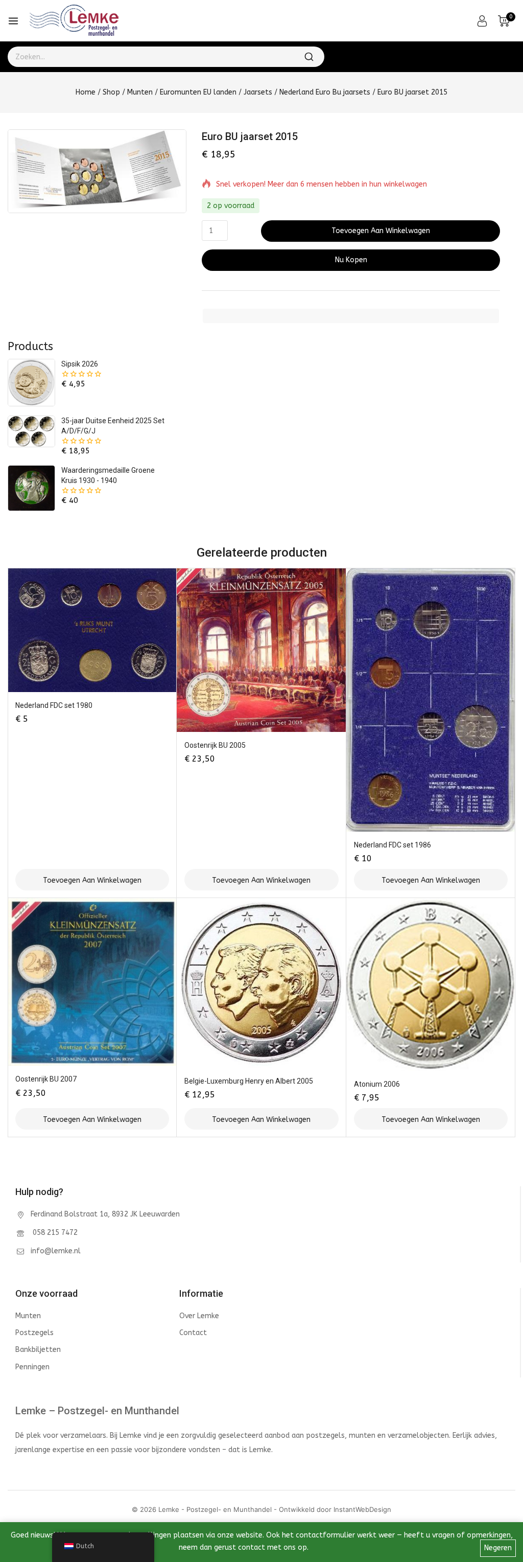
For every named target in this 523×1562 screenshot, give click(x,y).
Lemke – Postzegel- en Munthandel (97, 1411)
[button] (92, 879)
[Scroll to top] (499, 1508)
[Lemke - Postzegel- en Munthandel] (73, 21)
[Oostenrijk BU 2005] (261, 650)
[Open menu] (13, 21)
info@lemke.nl (56, 1251)
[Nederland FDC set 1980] (92, 630)
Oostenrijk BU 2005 (215, 745)
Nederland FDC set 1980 (53, 705)
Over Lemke (199, 1316)
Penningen (32, 1367)
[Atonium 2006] (430, 984)
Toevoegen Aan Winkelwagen (380, 230)
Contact (193, 1332)
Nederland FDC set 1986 (392, 845)
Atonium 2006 (377, 1084)
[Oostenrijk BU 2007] (92, 982)
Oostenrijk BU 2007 (46, 1079)
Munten (28, 1316)
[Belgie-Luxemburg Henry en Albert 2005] (261, 982)
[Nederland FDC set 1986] (430, 700)
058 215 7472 (54, 1232)
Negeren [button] (498, 1548)
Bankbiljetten (38, 1349)
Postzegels (34, 1332)
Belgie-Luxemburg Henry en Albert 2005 (248, 1081)
